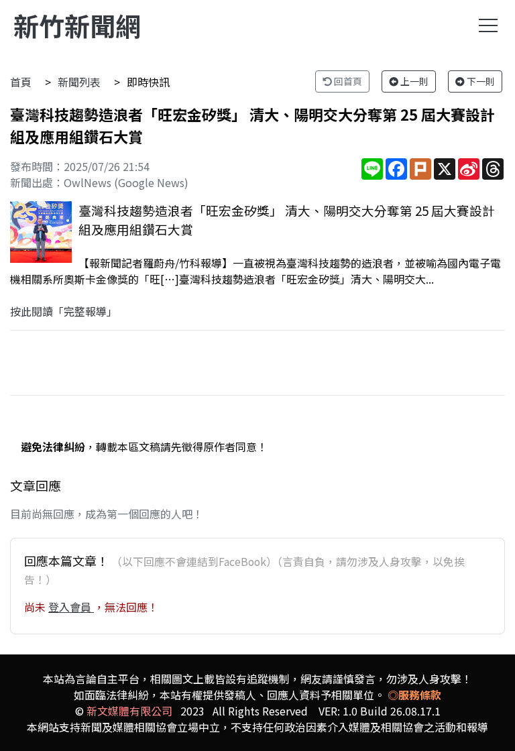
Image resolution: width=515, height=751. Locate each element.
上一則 (413, 81)
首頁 (21, 82)
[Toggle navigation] (488, 25)
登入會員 (71, 607)
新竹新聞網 (77, 25)
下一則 (480, 81)
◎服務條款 (414, 695)
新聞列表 (79, 82)
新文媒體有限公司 (129, 711)
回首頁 (347, 81)
